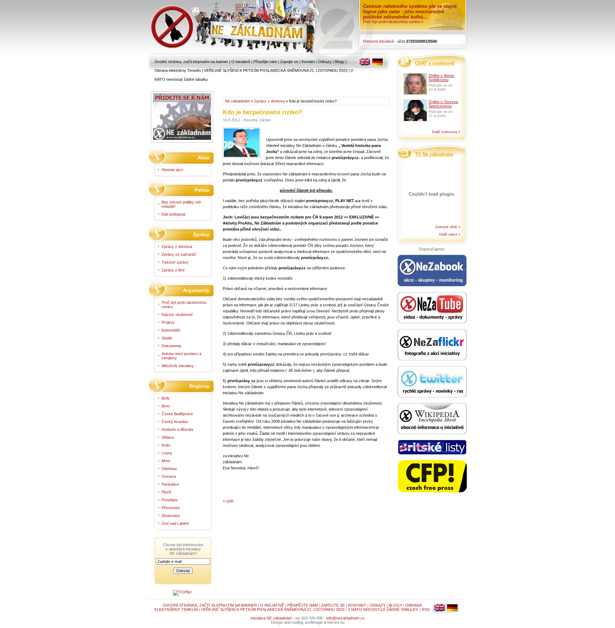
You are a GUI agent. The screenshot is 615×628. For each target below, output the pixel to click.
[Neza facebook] (432, 271)
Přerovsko (171, 508)
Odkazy (325, 61)
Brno (166, 406)
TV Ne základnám (434, 154)
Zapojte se (289, 61)
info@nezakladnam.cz (345, 618)
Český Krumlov (175, 421)
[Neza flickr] (432, 345)
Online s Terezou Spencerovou (443, 104)
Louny (167, 453)
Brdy (166, 398)
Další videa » (450, 234)
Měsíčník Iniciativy (178, 366)
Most (166, 461)
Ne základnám (237, 101)
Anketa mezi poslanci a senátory (181, 356)
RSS (426, 609)
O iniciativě (240, 61)
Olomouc (169, 468)
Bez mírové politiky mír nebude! (181, 204)
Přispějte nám (265, 61)
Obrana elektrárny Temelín (177, 70)
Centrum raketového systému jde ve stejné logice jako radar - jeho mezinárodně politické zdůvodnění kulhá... (410, 12)
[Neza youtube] (432, 308)
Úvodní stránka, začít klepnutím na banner (191, 61)
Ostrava (169, 476)
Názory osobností (177, 314)
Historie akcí (172, 170)
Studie (167, 338)
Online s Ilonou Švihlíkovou (441, 77)
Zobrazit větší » (448, 227)
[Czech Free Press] (432, 476)
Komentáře (171, 330)
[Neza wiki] (432, 419)
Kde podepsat (173, 214)
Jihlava (168, 437)
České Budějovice (177, 414)
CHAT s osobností (434, 63)
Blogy (340, 61)
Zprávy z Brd (173, 270)
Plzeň (166, 492)
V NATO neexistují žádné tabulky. (383, 609)
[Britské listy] (432, 448)
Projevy (168, 322)
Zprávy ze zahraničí (179, 254)
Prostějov (170, 500)
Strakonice (171, 515)
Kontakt (308, 61)
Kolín (166, 445)
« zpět (228, 501)
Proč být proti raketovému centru (184, 304)
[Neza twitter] (432, 382)
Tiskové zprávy (175, 262)
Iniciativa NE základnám (271, 618)
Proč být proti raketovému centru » (393, 22)
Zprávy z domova (269, 101)
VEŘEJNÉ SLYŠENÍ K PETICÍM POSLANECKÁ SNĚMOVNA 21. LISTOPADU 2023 (275, 70)
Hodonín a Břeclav (178, 429)
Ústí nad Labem (175, 523)
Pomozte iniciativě (378, 41)
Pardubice (170, 484)
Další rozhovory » (446, 132)
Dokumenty (172, 346)
